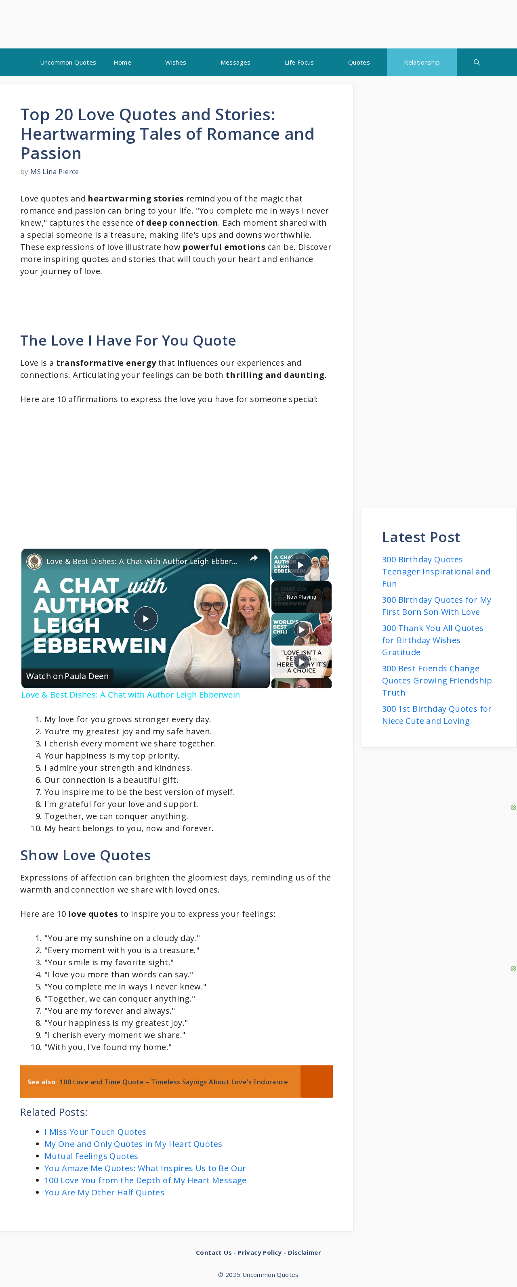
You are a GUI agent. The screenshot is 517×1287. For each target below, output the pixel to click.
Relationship (422, 62)
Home (122, 62)
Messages (236, 62)
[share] (253, 558)
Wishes (175, 62)
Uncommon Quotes (68, 62)
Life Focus (299, 62)
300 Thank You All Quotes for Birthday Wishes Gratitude (433, 640)
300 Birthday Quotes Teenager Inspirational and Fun (436, 571)
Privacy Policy (260, 1252)
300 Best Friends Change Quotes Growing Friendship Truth (437, 680)
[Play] (302, 629)
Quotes (359, 62)
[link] (34, 561)
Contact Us (214, 1252)
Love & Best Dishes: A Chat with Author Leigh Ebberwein (144, 561)
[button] (477, 62)
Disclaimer (304, 1252)
